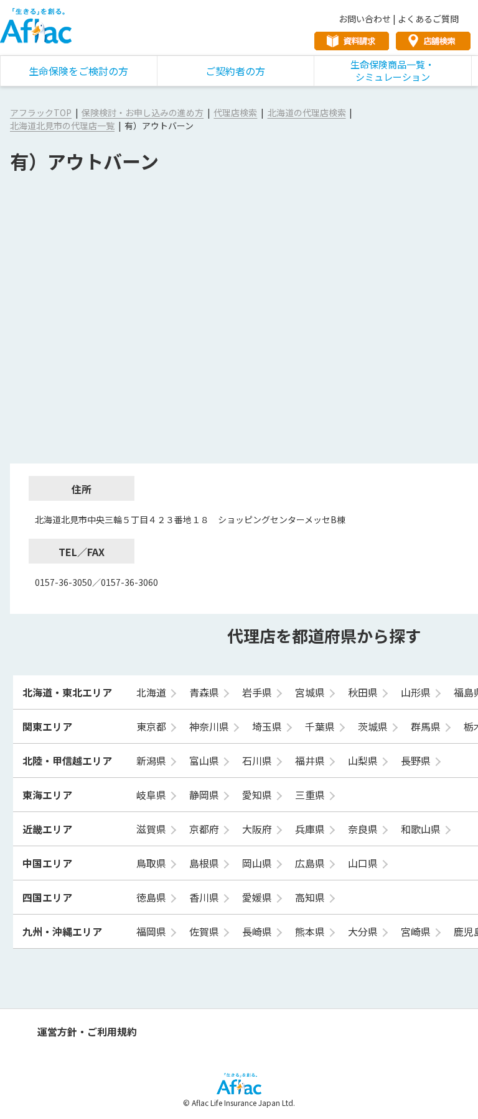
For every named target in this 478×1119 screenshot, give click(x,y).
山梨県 (364, 760)
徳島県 (152, 897)
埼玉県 (268, 726)
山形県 (417, 692)
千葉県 (321, 726)
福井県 (311, 760)
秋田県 (364, 692)
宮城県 (311, 692)
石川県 (258, 760)
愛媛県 (258, 897)
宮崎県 (417, 931)
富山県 (205, 760)
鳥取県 (152, 863)
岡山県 (258, 863)
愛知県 (258, 794)
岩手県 (258, 692)
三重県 (311, 794)
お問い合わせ (365, 18)
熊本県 (311, 931)
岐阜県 (152, 794)
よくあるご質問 (428, 18)
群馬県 (427, 726)
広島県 (311, 863)
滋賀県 (152, 828)
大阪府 (258, 828)
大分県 (364, 931)
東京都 (152, 726)
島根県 (205, 863)
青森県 (205, 692)
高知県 (311, 897)
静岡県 (205, 794)
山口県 (364, 863)
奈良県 (364, 828)
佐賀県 (205, 931)
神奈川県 (210, 726)
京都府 (205, 828)
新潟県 (152, 760)
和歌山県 (422, 828)
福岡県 (152, 931)
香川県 (205, 897)
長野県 (417, 760)
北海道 (152, 692)
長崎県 (258, 931)
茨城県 (374, 726)
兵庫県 (311, 828)
